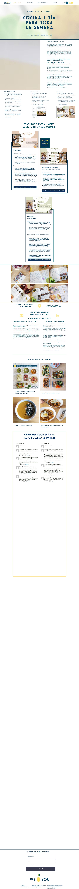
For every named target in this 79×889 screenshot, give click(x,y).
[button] (67, 2)
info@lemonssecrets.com (40, 887)
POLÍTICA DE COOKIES (24, 886)
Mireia (53, 64)
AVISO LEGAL (23, 885)
